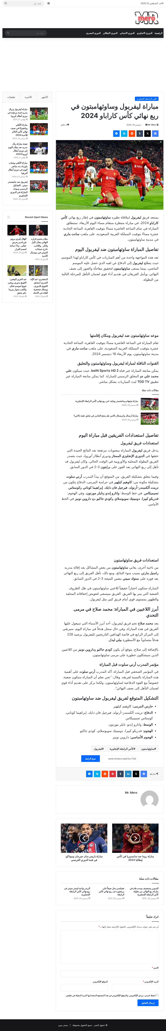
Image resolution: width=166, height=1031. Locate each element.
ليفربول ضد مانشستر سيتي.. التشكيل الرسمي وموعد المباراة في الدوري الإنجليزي (18, 188)
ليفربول (98, 748)
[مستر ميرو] (147, 18)
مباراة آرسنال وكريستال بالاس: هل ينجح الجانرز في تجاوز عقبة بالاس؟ (106, 415)
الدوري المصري (93, 33)
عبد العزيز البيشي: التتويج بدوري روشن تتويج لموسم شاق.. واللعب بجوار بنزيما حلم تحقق (17, 286)
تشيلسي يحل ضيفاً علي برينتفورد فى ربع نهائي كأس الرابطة (111, 891)
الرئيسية (158, 33)
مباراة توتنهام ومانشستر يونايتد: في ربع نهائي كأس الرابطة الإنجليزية (106, 401)
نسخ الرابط (90, 758)
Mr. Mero (152, 124)
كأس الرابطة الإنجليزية (147, 98)
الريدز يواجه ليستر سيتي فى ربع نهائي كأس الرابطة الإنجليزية (77, 891)
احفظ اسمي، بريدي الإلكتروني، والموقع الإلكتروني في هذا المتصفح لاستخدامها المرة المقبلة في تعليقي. (110, 995)
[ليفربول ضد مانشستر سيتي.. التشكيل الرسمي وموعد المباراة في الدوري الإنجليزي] (39, 186)
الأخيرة (28, 97)
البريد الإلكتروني (151, 981)
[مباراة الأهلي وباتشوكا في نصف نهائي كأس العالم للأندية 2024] (39, 129)
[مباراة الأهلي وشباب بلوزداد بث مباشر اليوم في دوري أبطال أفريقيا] (39, 167)
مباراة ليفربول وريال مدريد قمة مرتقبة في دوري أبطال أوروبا (18, 112)
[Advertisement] (83, 64)
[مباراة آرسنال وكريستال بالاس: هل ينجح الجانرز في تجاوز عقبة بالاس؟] (150, 419)
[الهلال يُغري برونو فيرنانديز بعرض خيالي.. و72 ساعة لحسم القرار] (16, 230)
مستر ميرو (63, 1025)
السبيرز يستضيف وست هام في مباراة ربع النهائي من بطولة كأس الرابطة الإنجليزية (144, 891)
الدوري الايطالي (110, 33)
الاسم (155, 967)
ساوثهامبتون (147, 748)
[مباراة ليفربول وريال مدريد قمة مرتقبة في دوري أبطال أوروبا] (39, 114)
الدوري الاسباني (127, 33)
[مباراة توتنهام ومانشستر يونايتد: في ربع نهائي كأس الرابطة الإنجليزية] (150, 404)
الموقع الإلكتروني (100, 981)
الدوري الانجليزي (144, 33)
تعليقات (11, 97)
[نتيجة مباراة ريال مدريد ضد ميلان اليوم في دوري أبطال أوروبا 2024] (39, 148)
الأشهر (44, 97)
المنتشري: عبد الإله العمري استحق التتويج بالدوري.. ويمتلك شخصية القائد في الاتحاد (39, 286)
